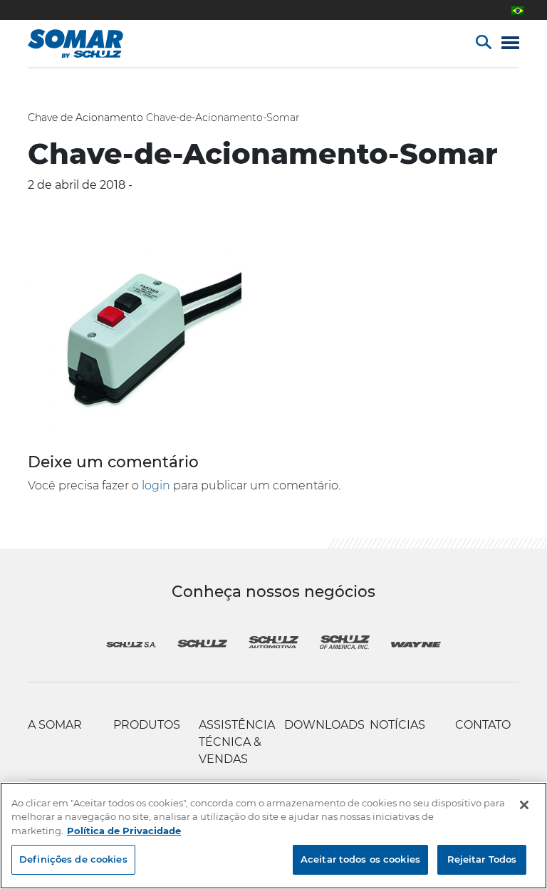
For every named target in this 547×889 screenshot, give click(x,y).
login (156, 485)
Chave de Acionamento (85, 117)
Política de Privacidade (124, 830)
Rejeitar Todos (482, 859)
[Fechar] (524, 805)
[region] (273, 835)
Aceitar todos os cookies (360, 859)
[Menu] (510, 44)
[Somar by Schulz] (90, 43)
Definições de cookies (73, 859)
